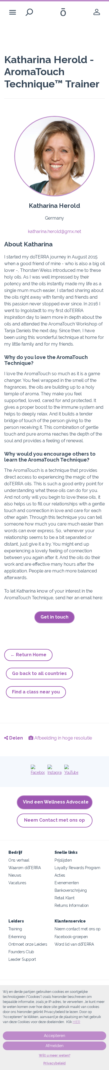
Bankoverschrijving (70, 890)
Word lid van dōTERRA (74, 944)
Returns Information (71, 905)
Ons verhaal (18, 860)
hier (76, 1022)
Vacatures (17, 882)
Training (15, 928)
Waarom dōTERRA (24, 867)
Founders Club (21, 951)
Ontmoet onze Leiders (27, 944)
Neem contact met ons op (77, 928)
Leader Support (22, 959)
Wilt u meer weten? (54, 1055)
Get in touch (54, 617)
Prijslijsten (63, 860)
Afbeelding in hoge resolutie (62, 738)
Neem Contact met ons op (54, 820)
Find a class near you (36, 692)
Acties (59, 875)
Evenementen (66, 882)
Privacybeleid (54, 1063)
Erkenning (17, 936)
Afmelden (54, 1045)
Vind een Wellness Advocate (56, 802)
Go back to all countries (39, 673)
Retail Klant (64, 897)
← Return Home (28, 654)
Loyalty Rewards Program (77, 867)
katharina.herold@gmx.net (54, 231)
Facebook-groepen (71, 936)
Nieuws (14, 875)
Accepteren (54, 1035)
